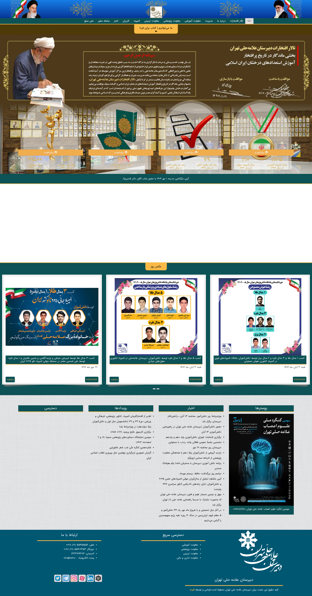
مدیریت (209, 21)
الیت (192, 589)
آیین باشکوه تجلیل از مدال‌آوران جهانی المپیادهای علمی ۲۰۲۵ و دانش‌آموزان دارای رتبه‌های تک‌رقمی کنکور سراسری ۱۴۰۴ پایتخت (190, 484)
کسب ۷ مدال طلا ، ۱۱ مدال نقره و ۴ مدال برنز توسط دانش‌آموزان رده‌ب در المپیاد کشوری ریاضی (259, 359)
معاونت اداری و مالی (187, 558)
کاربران (126, 21)
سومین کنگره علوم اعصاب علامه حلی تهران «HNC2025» (261, 509)
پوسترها (261, 408)
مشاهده (260, 152)
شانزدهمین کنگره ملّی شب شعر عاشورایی (130, 447)
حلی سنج (89, 21)
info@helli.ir (70, 558)
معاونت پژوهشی (171, 21)
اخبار (116, 21)
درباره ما (221, 21)
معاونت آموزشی (193, 21)
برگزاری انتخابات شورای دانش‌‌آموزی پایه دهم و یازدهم (193, 437)
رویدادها (121, 408)
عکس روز (156, 266)
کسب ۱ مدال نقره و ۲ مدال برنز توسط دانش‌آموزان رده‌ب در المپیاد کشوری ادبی (52, 358)
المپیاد (137, 21)
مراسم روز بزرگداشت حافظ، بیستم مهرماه (200, 473)
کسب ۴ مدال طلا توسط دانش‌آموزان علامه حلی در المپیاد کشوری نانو (156, 358)
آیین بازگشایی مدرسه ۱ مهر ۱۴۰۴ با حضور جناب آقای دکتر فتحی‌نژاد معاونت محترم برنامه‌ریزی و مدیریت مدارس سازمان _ (155, 178)
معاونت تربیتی (151, 21)
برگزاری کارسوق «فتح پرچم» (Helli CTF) (130, 432)
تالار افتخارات (236, 21)
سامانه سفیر (104, 21)
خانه (249, 21)
